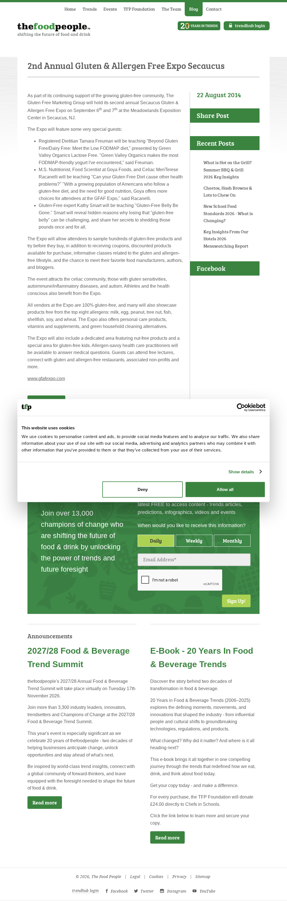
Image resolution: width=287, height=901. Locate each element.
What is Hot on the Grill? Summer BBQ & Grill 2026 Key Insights (227, 169)
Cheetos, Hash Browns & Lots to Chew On (227, 191)
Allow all (225, 489)
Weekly (194, 540)
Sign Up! (236, 600)
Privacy (179, 877)
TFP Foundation (139, 9)
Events (110, 9)
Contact (214, 9)
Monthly (232, 540)
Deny (143, 489)
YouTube (207, 891)
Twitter (147, 891)
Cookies (156, 877)
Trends (90, 9)
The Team (171, 9)
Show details (241, 471)
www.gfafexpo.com (46, 378)
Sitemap (202, 877)
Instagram (176, 891)
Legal (135, 877)
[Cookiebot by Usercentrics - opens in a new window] (240, 407)
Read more (45, 802)
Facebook (119, 891)
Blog (193, 9)
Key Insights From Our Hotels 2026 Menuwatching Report (225, 239)
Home (70, 9)
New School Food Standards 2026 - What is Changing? (228, 213)
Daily (156, 540)
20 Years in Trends (199, 25)
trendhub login (250, 25)
